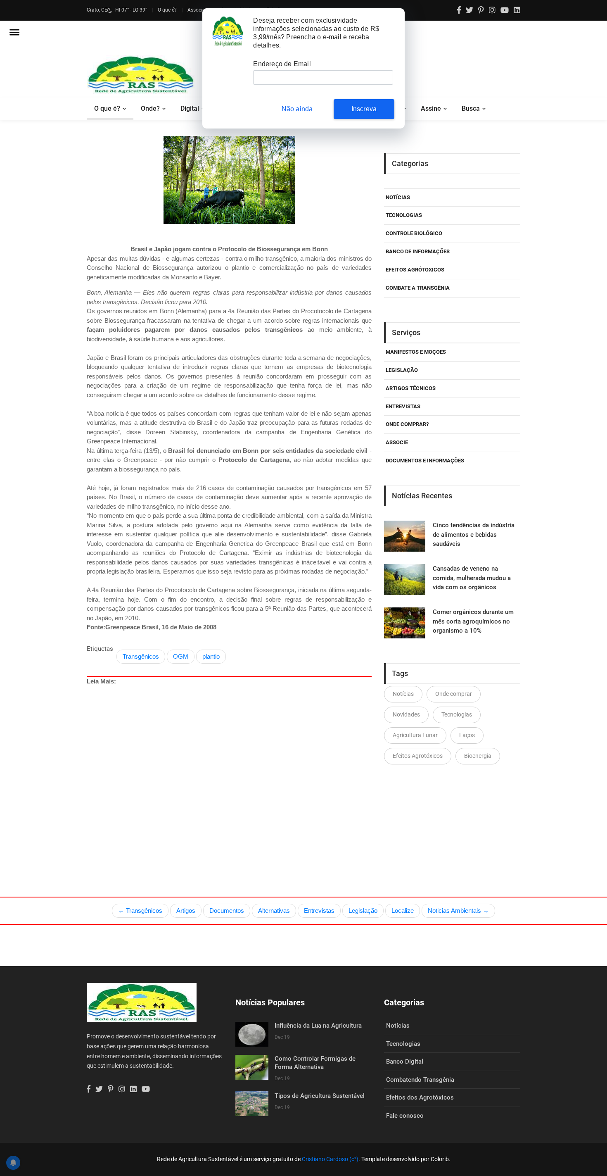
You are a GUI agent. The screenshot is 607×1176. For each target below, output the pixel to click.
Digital (189, 108)
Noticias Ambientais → (458, 910)
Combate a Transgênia (418, 288)
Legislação (402, 370)
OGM (180, 656)
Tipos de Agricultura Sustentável (320, 1096)
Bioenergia (477, 755)
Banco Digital (404, 1061)
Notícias (398, 197)
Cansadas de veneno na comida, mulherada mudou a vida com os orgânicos (472, 578)
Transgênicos (141, 656)
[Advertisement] (229, 771)
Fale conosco (405, 1115)
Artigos (185, 910)
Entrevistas (319, 910)
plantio (211, 656)
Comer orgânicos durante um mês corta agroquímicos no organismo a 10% (473, 621)
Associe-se (199, 10)
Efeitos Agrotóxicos (418, 755)
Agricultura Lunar (415, 735)
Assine (431, 108)
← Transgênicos (140, 910)
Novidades (406, 714)
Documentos (226, 910)
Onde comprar (453, 693)
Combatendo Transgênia (420, 1079)
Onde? (150, 108)
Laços (467, 735)
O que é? (167, 10)
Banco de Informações (418, 251)
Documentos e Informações (425, 460)
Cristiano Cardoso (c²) (330, 1159)
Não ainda (297, 108)
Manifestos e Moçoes (416, 352)
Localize (402, 910)
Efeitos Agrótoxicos (415, 270)
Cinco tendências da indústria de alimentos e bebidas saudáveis (474, 534)
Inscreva (364, 108)
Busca (471, 108)
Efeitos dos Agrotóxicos (420, 1097)
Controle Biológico (414, 233)
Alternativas (274, 910)
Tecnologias (404, 215)
